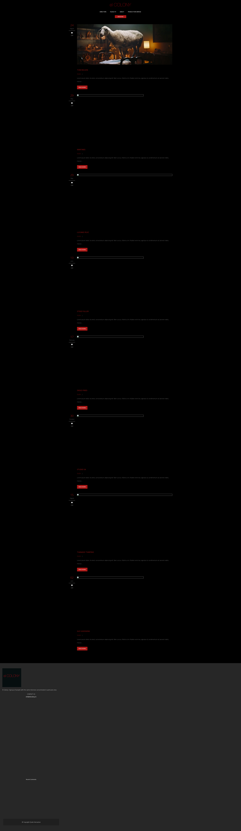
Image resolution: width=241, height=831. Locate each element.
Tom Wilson (82, 70)
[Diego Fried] (124, 361)
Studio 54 (81, 469)
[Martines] (124, 119)
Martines (81, 149)
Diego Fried (82, 390)
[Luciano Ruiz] (124, 200)
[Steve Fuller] (124, 282)
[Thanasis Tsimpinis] (124, 520)
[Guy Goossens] (124, 601)
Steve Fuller (83, 311)
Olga (79, 74)
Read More (82, 87)
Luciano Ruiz (83, 232)
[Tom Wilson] (124, 44)
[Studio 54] (124, 440)
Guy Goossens (83, 631)
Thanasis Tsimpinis (85, 552)
